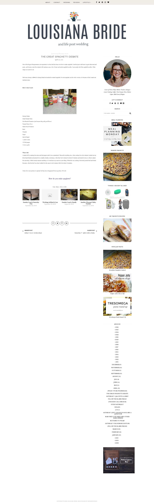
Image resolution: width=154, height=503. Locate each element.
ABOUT (47, 2)
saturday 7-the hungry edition (117, 423)
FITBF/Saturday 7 (117, 404)
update (117, 407)
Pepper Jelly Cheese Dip (117, 293)
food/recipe (54, 53)
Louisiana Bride (72, 501)
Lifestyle (86, 2)
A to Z (117, 410)
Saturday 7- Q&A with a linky (117, 396)
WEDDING (66, 2)
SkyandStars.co (92, 501)
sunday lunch (64, 53)
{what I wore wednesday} (117, 391)
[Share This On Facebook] (53, 223)
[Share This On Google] (66, 223)
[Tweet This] (57, 223)
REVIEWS (76, 2)
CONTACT (57, 2)
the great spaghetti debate (117, 393)
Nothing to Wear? (117, 421)
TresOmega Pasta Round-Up (117, 317)
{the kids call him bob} (117, 401)
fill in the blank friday (117, 399)
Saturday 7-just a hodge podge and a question (117, 413)
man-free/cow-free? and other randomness (117, 417)
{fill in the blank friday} (117, 426)
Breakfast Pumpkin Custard (117, 270)
